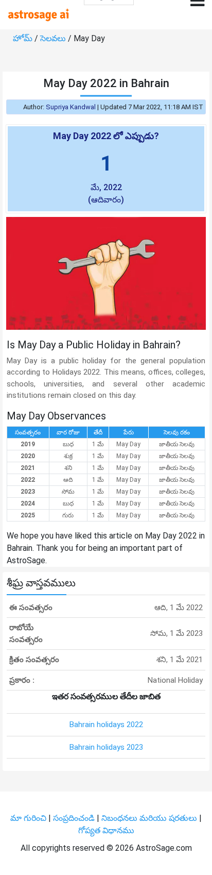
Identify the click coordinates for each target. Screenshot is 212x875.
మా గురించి (29, 818)
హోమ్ (23, 38)
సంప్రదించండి (75, 818)
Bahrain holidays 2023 (106, 747)
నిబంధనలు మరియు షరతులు (150, 818)
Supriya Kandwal (71, 107)
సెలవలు (54, 38)
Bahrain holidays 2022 (106, 724)
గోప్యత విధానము (106, 830)
